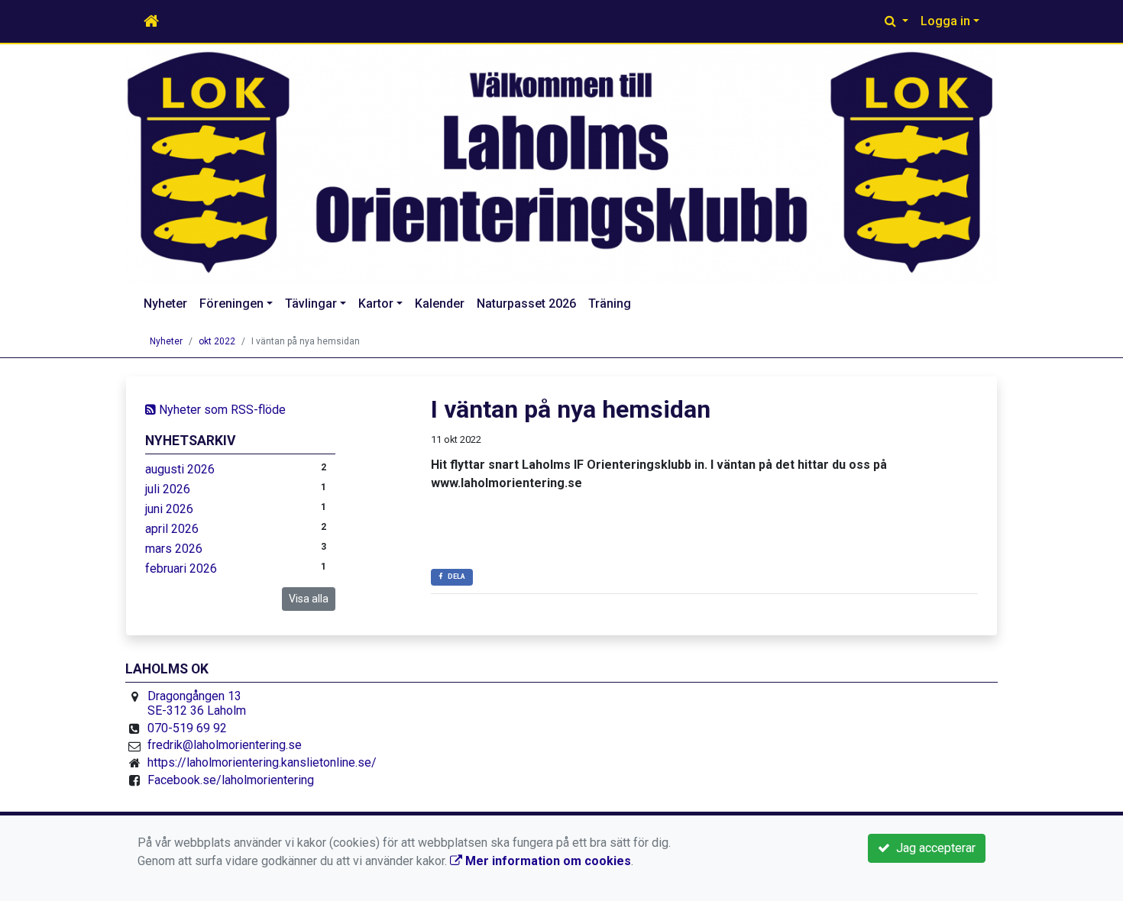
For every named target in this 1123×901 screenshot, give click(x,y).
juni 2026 (169, 509)
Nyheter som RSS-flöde (221, 409)
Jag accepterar (933, 848)
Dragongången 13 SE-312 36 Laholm (196, 704)
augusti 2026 (180, 469)
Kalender (439, 303)
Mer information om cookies (546, 861)
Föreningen (231, 303)
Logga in (945, 21)
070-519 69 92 (187, 728)
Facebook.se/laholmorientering (230, 780)
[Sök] (896, 21)
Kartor (375, 303)
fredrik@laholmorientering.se (224, 745)
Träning (609, 303)
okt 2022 (217, 341)
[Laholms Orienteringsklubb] (561, 163)
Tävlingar (311, 303)
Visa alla (308, 599)
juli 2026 (167, 489)
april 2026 (172, 529)
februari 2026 (181, 568)
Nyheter (165, 303)
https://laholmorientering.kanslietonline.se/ (262, 762)
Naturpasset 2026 (526, 303)
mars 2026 (173, 548)
